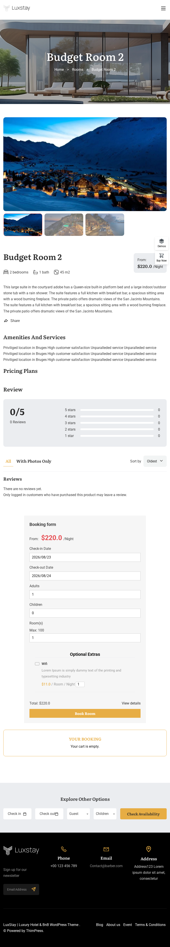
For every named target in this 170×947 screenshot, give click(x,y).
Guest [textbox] (73, 814)
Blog (99, 925)
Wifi (44, 664)
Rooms (77, 69)
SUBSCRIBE (33, 889)
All (8, 461)
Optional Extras (85, 654)
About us (113, 925)
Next (157, 165)
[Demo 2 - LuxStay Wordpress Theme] (85, 8)
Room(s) (36, 623)
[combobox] (78, 813)
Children (35, 604)
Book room (85, 713)
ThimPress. (35, 931)
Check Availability (143, 813)
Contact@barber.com (106, 866)
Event (127, 925)
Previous (12, 165)
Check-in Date (40, 549)
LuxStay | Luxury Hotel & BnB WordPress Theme (40, 925)
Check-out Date (41, 567)
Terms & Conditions (150, 925)
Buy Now (161, 260)
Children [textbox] (102, 814)
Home (59, 69)
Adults (34, 586)
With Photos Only (33, 461)
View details (131, 703)
